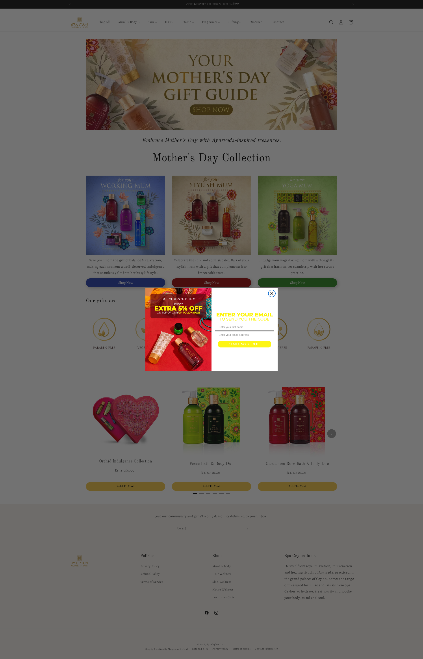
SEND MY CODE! (244, 344)
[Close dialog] (271, 293)
